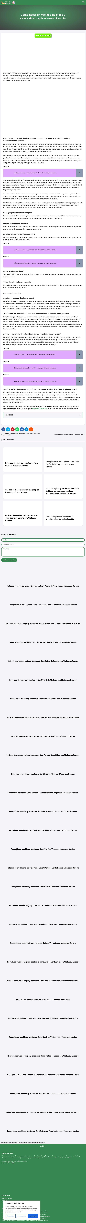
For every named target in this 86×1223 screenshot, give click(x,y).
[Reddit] (31, 429)
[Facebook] (3, 429)
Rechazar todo (22, 1216)
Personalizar (10, 1216)
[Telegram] (26, 429)
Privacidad (4, 1200)
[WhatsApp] (17, 429)
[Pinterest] (13, 429)
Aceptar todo (33, 1216)
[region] (21, 1210)
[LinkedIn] (22, 429)
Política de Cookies (7, 1198)
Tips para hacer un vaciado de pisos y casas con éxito (68, 434)
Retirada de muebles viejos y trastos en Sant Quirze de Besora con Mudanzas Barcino (25, 1220)
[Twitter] (8, 429)
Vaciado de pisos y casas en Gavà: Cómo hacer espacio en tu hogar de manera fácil (21, 434)
